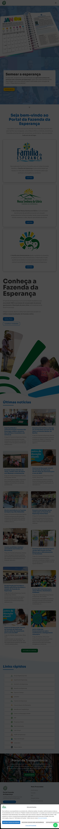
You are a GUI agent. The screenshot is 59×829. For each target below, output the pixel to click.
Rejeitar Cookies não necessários (33, 822)
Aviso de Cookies (42, 818)
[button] (55, 825)
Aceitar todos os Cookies (11, 822)
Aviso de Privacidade (30, 825)
